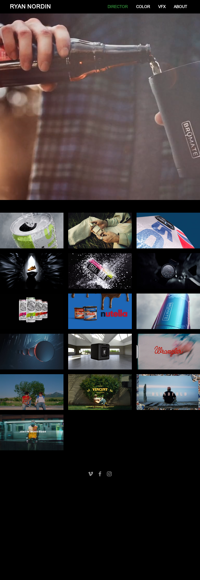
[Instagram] (109, 474)
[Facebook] (100, 474)
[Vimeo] (90, 474)
